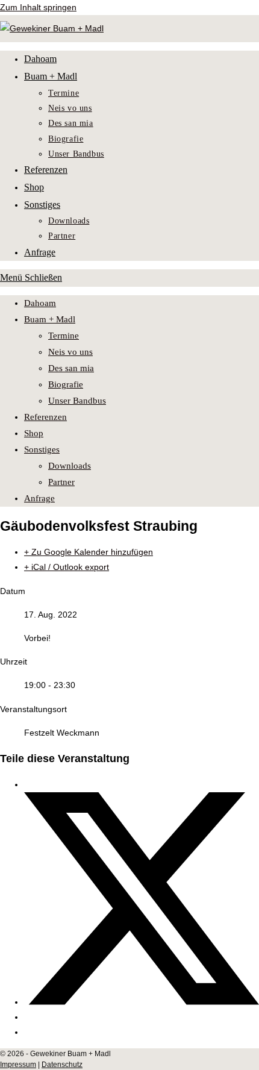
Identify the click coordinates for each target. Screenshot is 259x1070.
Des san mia (71, 368)
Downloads (69, 466)
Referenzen (45, 417)
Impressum (18, 1064)
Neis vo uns (70, 352)
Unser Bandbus (77, 400)
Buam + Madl (49, 319)
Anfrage (39, 498)
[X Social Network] (141, 1002)
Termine (63, 335)
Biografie (65, 384)
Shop (33, 433)
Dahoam (40, 303)
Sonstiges (42, 449)
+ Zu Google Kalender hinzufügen (88, 552)
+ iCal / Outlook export (66, 567)
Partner (61, 482)
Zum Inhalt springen (38, 7)
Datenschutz (62, 1064)
